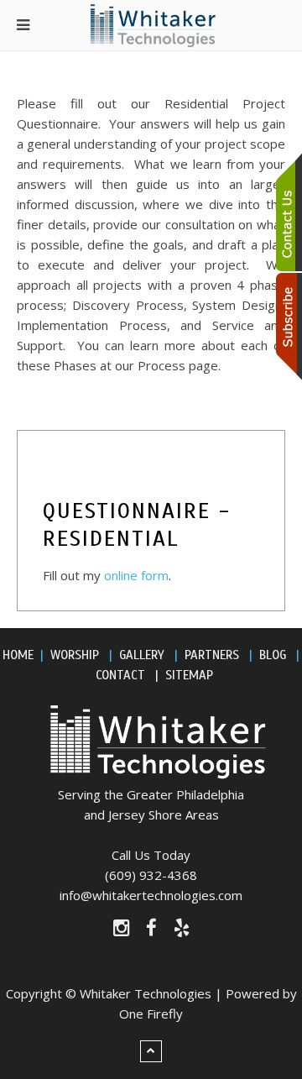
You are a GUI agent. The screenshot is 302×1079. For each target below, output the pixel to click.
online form (136, 575)
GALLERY (141, 655)
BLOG (272, 655)
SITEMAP (189, 675)
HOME (18, 655)
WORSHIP (74, 655)
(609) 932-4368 (151, 875)
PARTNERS (212, 655)
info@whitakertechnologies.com (151, 895)
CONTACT (120, 675)
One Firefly (151, 1013)
